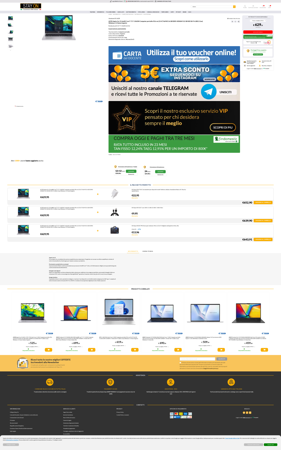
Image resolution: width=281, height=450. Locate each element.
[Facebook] (244, 412)
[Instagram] (250, 412)
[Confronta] (232, 21)
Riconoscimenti (14, 423)
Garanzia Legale (67, 420)
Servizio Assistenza (68, 415)
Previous (10, 14)
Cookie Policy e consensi (122, 415)
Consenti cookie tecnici (253, 444)
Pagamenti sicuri (110, 389)
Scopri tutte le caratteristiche (117, 29)
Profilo (245, 7)
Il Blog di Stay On (14, 412)
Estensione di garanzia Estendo (71, 423)
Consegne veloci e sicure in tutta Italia (50, 389)
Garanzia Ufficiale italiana (231, 389)
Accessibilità (66, 434)
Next (10, 50)
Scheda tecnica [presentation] (148, 251)
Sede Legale (13, 431)
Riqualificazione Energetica (17, 425)
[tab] (133, 251)
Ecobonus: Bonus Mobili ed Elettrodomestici (21, 428)
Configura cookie (11, 444)
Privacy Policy (120, 412)
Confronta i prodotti (253, 7)
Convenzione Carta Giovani (17, 417)
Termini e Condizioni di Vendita (71, 425)
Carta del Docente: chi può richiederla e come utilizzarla (24, 415)
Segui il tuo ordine (67, 412)
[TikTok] (247, 412)
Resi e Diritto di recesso (69, 417)
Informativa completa (12, 440)
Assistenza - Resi (171, 389)
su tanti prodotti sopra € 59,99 (140, 1)
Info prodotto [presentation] (133, 251)
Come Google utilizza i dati (232, 438)
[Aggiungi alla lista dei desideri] (235, 22)
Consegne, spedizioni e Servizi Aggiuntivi (73, 431)
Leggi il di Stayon (117, 1)
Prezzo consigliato (256, 20)
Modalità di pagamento (69, 428)
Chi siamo (12, 420)
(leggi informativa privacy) (210, 368)
